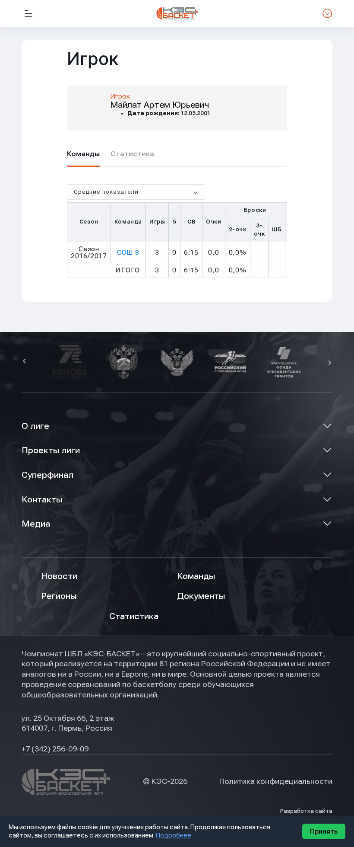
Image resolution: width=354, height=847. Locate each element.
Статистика (133, 616)
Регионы (58, 596)
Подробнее (173, 835)
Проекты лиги (51, 450)
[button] (25, 361)
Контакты (42, 500)
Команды (196, 576)
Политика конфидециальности (275, 781)
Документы (201, 596)
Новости (59, 576)
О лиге (35, 426)
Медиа (36, 524)
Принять (324, 831)
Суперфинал (47, 475)
